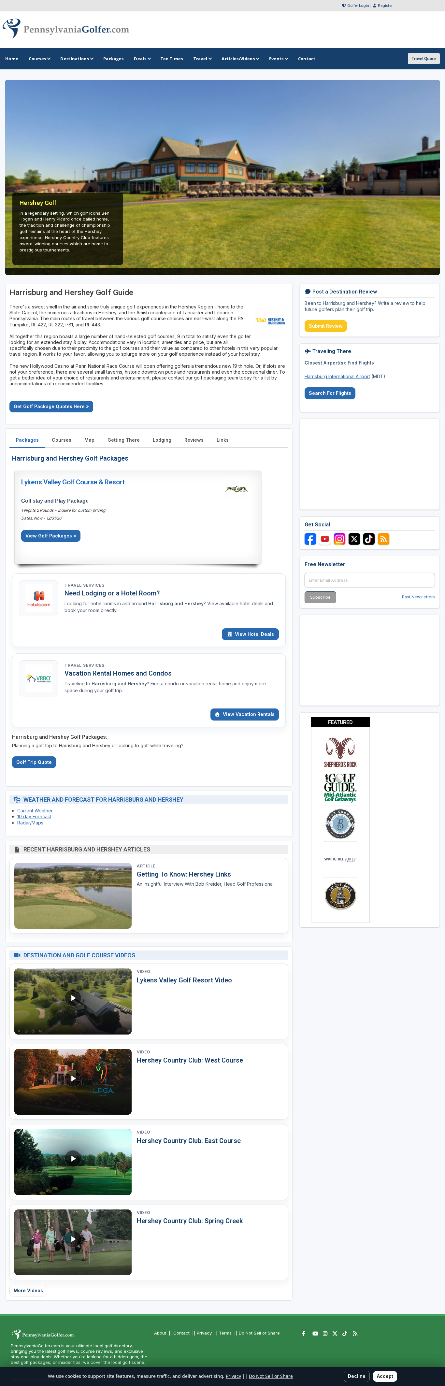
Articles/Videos (238, 59)
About (160, 1333)
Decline (357, 1376)
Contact (181, 1333)
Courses (37, 59)
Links (223, 440)
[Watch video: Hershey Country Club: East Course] (73, 1162)
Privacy (204, 1333)
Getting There (124, 440)
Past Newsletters (418, 596)
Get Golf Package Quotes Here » (51, 406)
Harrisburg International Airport (337, 376)
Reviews (194, 440)
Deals (140, 59)
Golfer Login (358, 5)
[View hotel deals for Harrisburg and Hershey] (38, 598)
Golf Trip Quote (34, 762)
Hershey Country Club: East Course (189, 1141)
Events (276, 59)
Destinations (74, 59)
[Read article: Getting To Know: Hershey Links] (73, 896)
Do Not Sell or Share (259, 1333)
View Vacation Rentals (249, 714)
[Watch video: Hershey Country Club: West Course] (73, 1082)
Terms (225, 1333)
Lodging (162, 440)
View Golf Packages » (50, 535)
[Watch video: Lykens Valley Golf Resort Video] (73, 1001)
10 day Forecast (34, 816)
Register (385, 5)
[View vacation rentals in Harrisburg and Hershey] (38, 678)
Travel (201, 59)
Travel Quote (424, 58)
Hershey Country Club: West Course (190, 1060)
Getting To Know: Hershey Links (184, 874)
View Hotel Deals (254, 634)
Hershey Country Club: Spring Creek (190, 1221)
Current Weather (35, 810)
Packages (27, 440)
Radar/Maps (30, 822)
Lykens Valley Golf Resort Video (184, 980)
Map (89, 440)
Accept (385, 1376)
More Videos (28, 1290)
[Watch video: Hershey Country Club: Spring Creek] (73, 1242)
